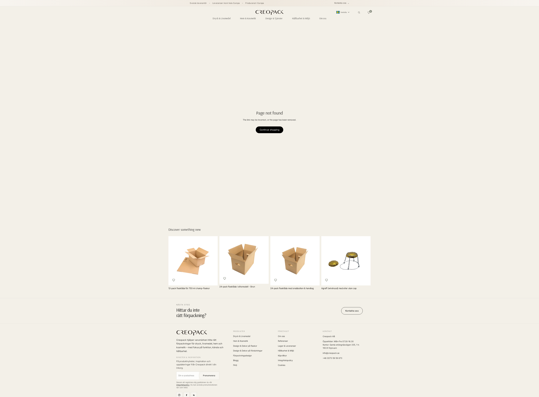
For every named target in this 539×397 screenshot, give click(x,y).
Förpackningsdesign (242, 355)
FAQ (235, 365)
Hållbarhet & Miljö (286, 350)
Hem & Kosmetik (240, 341)
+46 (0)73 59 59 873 (332, 358)
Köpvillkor (282, 355)
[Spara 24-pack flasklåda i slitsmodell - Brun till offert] (224, 278)
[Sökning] (359, 12)
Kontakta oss (340, 3)
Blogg (235, 360)
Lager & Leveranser (287, 346)
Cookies (281, 365)
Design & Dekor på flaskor (245, 346)
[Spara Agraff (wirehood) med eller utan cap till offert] (326, 280)
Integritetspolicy (285, 360)
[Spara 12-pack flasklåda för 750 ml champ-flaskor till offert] (173, 280)
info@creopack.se (331, 353)
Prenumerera (209, 375)
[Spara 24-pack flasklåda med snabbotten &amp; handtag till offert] (275, 280)
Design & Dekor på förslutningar (247, 350)
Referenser (283, 341)
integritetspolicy (182, 385)
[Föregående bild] (326, 260)
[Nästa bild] (365, 260)
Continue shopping (269, 129)
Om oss (281, 336)
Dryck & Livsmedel (241, 336)
